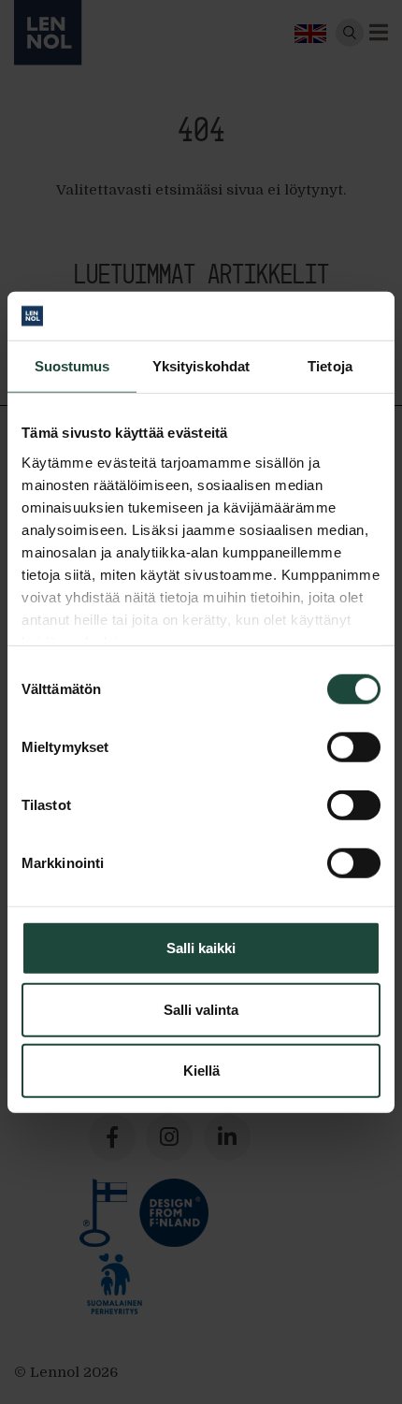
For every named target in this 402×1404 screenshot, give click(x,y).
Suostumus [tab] (72, 366)
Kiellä (201, 1070)
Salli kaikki (201, 948)
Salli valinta (201, 1009)
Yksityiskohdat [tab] (201, 366)
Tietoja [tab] (330, 366)
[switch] (353, 747)
